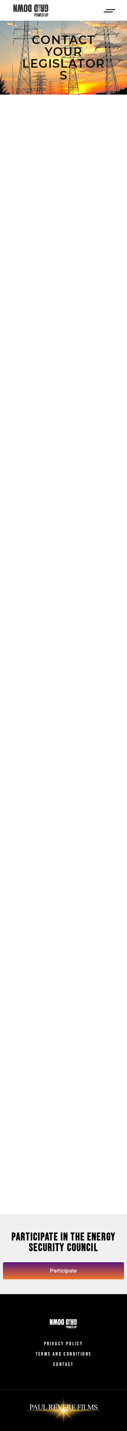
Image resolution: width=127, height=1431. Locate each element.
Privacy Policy (63, 1344)
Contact (63, 1364)
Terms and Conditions (64, 1354)
